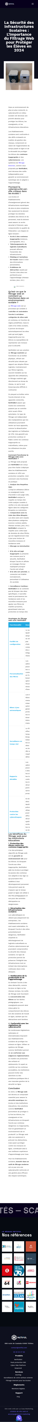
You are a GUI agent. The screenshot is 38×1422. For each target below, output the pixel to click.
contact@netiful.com (19, 1348)
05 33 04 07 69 (19, 1352)
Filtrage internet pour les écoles (18, 1380)
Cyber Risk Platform (18, 1365)
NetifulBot (18, 1359)
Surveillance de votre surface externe (18, 1378)
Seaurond (18, 1368)
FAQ (18, 1397)
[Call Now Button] (19, 1418)
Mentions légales (18, 1389)
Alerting (18, 1375)
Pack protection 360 (18, 1362)
